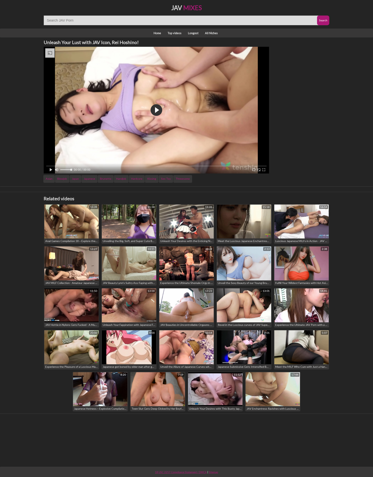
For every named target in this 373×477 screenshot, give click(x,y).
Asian (49, 178)
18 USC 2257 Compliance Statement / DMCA (181, 472)
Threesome (183, 178)
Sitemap (213, 472)
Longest (193, 33)
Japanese (89, 178)
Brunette (105, 178)
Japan (75, 178)
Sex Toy (166, 178)
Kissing (151, 178)
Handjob (121, 178)
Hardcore (136, 178)
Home (157, 33)
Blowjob (62, 178)
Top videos (174, 33)
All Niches (211, 33)
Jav (186, 7)
